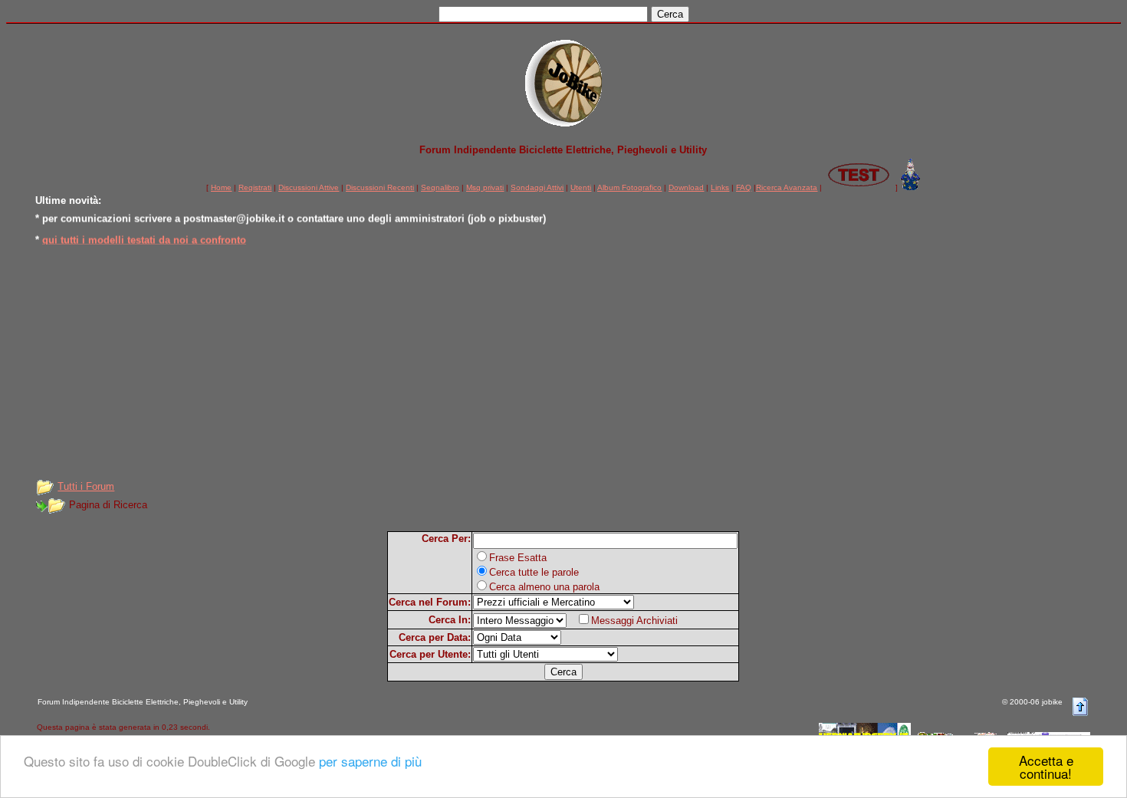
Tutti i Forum (86, 486)
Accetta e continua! (1046, 766)
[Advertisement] (564, 361)
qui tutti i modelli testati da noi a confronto (144, 238)
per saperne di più (370, 760)
